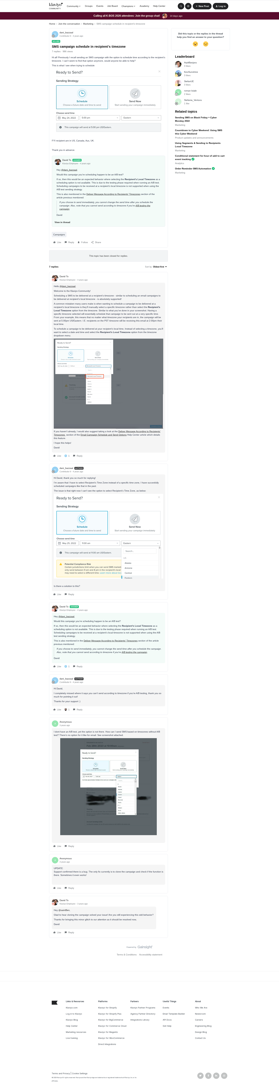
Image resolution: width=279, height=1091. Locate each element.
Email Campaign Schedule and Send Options (104, 434)
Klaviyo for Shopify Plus (109, 1014)
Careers (199, 1020)
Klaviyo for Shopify (107, 1007)
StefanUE (189, 81)
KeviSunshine (191, 72)
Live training (72, 1038)
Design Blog (201, 1032)
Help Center (159, 6)
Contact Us (200, 1038)
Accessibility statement (150, 954)
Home (52, 23)
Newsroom (200, 1014)
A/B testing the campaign (134, 652)
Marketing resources (76, 1032)
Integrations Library (139, 1020)
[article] (108, 367)
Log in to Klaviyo (74, 1014)
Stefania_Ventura (193, 100)
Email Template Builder (174, 1014)
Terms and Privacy (61, 1073)
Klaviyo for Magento (108, 1032)
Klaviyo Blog (72, 1020)
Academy (144, 6)
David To (66, 160)
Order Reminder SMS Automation (193, 168)
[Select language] (188, 6)
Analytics (179, 163)
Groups (89, 6)
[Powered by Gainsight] (140, 948)
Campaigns (59, 234)
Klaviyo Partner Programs (142, 1007)
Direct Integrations (107, 1044)
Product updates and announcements (194, 137)
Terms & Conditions (127, 954)
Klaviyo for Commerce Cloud (112, 1026)
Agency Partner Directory (142, 1014)
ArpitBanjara (190, 62)
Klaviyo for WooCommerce (111, 1038)
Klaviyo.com (72, 1007)
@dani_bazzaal (69, 170)
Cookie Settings (80, 1073)
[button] (202, 6)
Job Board (112, 6)
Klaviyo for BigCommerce (110, 1020)
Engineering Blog (203, 1026)
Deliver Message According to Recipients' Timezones (113, 194)
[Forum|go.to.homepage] (56, 6)
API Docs (167, 1020)
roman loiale (190, 90)
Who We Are (201, 1007)
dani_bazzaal (66, 32)
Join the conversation (69, 23)
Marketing (88, 23)
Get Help (167, 1026)
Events (99, 6)
